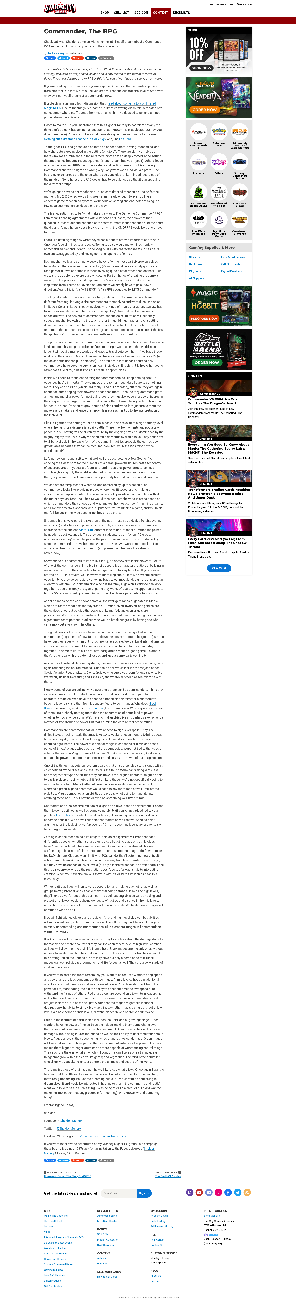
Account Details (159, 1215)
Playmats (195, 271)
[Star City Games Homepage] (65, 8)
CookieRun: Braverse (55, 1259)
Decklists (181, 12)
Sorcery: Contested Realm (239, 176)
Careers (155, 1281)
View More (219, 568)
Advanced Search (107, 1215)
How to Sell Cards (107, 1276)
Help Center (157, 1239)
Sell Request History (162, 1226)
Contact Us (157, 1245)
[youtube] (199, 1192)
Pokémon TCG (219, 144)
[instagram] (218, 1192)
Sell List (121, 12)
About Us (156, 1275)
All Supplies (196, 278)
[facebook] (228, 1192)
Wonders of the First (55, 1248)
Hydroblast (63, 815)
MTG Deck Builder (107, 1221)
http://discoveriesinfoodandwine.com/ (100, 1136)
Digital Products (231, 271)
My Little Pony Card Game (219, 234)
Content (160, 12)
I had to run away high (91, 139)
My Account (160, 1211)
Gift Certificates (231, 264)
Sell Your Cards (217, 4)
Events (102, 1229)
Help (231, 4)
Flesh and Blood (239, 204)
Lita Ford (125, 139)
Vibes (219, 173)
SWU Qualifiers (105, 1245)
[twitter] (237, 1192)
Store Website (212, 1215)
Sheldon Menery (55, 53)
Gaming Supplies (53, 1269)
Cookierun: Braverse (239, 232)
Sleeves (194, 257)
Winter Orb (85, 530)
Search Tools (107, 1211)
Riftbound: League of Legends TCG (240, 145)
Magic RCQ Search (107, 1239)
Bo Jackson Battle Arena (198, 204)
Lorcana (198, 173)
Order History (158, 1221)
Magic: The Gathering (199, 145)
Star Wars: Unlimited (199, 232)
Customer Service (164, 1253)
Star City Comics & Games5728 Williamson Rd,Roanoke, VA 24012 (219, 1225)
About (155, 1270)
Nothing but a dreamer (59, 139)
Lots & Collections (233, 257)
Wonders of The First (219, 204)
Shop (104, 12)
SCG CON (141, 12)
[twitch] (189, 1192)
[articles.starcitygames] (247, 1192)
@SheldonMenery (69, 1128)
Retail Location (215, 1211)
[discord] (209, 1192)
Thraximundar (93, 708)
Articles (101, 1258)
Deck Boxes (197, 264)
